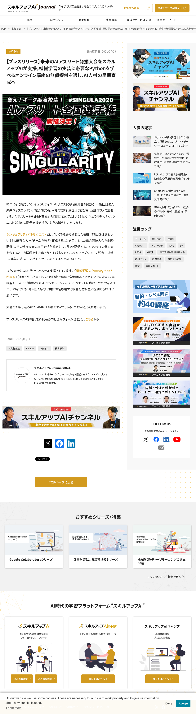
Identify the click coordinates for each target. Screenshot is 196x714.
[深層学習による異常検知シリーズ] (98, 540)
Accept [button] (183, 703)
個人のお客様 (21, 678)
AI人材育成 (14, 348)
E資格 (138, 252)
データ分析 (140, 238)
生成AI (170, 238)
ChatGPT (140, 245)
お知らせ (13, 51)
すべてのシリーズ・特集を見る (164, 577)
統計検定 (156, 238)
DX (181, 245)
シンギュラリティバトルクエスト (26, 234)
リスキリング (157, 245)
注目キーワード (166, 20)
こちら (89, 319)
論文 (137, 265)
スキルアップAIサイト (170, 8)
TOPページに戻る (61, 482)
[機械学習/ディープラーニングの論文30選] (162, 540)
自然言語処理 (174, 259)
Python (30, 348)
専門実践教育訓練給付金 (172, 252)
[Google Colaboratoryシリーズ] (34, 540)
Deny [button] (168, 703)
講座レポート (152, 265)
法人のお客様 (45, 678)
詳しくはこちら (97, 678)
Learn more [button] (14, 708)
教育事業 (59, 348)
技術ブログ (140, 259)
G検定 (150, 252)
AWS (171, 245)
